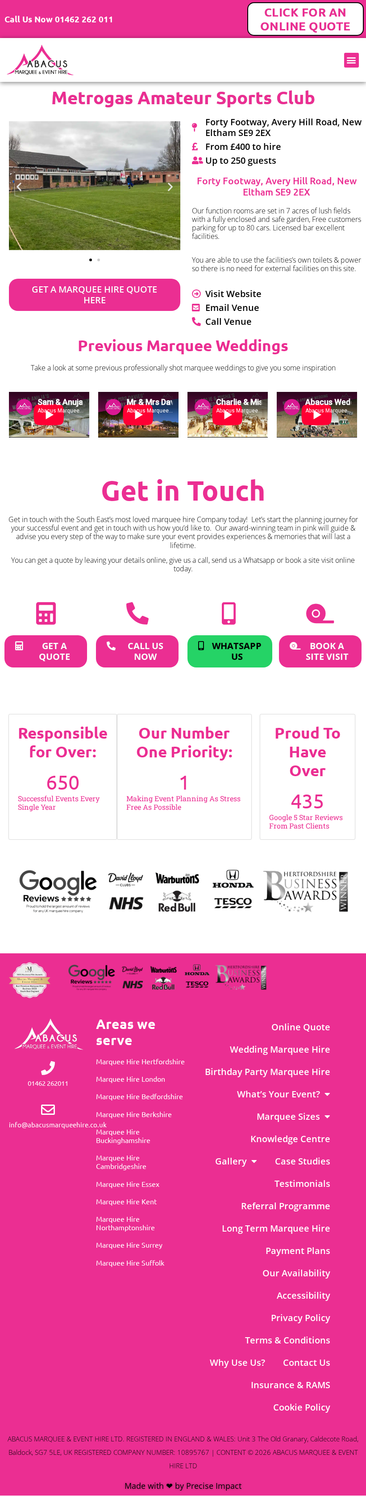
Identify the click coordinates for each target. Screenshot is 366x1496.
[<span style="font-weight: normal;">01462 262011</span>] (48, 1068)
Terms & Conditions (287, 1340)
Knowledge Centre (290, 1139)
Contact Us (306, 1362)
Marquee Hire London (130, 1078)
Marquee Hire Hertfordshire (140, 1061)
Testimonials (302, 1183)
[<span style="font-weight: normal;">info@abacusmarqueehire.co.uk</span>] (48, 1110)
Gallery (231, 1161)
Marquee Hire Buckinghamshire (123, 1135)
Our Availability (296, 1273)
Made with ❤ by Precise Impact (183, 1485)
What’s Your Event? (278, 1094)
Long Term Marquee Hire (276, 1228)
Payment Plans (298, 1251)
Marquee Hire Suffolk (130, 1262)
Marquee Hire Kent (126, 1201)
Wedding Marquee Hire (280, 1049)
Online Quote (300, 1027)
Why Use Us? (237, 1362)
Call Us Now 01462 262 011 (58, 19)
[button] (351, 60)
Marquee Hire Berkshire (134, 1113)
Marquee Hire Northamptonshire (125, 1223)
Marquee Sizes (288, 1116)
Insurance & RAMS (290, 1385)
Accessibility (303, 1295)
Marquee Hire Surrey (129, 1244)
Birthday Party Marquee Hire (267, 1072)
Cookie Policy (301, 1407)
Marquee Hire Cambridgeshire (121, 1161)
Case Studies (302, 1161)
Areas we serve (126, 1032)
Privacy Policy (300, 1318)
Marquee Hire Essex (127, 1183)
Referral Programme (285, 1206)
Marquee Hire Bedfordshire (139, 1096)
